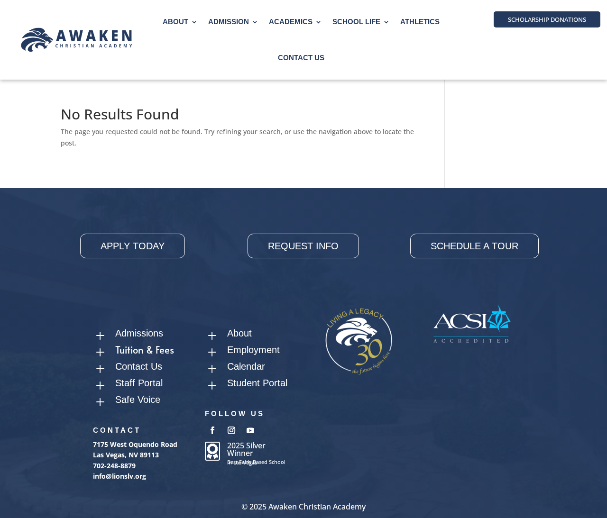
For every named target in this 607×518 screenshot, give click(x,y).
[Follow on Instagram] (231, 430)
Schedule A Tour (474, 246)
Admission (228, 22)
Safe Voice (137, 399)
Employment (253, 350)
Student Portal (257, 383)
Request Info (303, 246)
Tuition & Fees (144, 349)
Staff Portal (139, 383)
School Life (356, 22)
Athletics (420, 22)
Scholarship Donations (547, 19)
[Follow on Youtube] (250, 430)
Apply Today (133, 246)
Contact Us (301, 58)
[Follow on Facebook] (212, 430)
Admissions (139, 333)
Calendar (246, 366)
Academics (291, 22)
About (175, 22)
